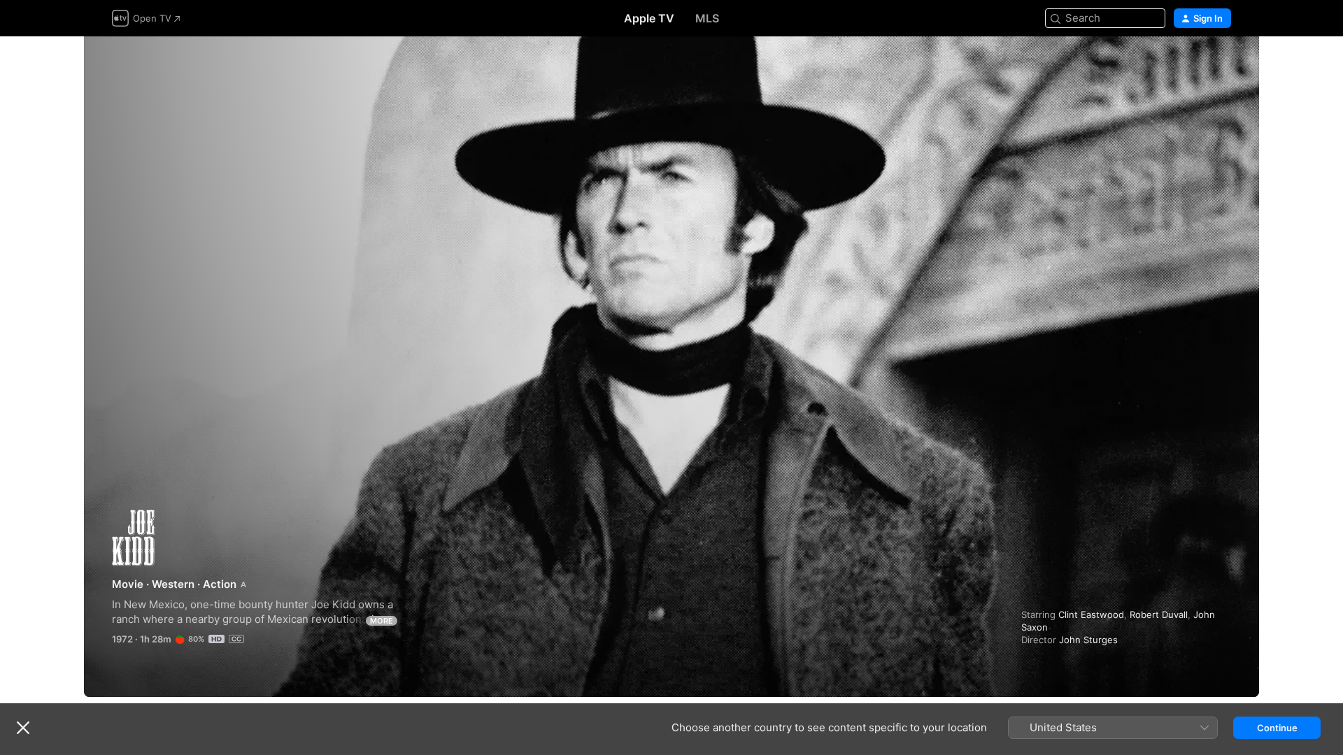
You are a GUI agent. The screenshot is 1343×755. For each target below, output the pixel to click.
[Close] (23, 727)
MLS (707, 18)
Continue (1277, 727)
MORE (381, 621)
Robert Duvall (1159, 614)
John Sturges (1088, 639)
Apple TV (649, 18)
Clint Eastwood (1091, 614)
